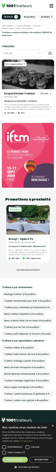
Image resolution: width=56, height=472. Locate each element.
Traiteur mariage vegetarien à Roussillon (26, 380)
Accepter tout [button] (15, 459)
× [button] (53, 426)
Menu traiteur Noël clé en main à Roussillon (27, 320)
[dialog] (28, 447)
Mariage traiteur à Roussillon (20, 294)
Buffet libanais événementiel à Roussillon (26, 373)
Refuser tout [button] (41, 459)
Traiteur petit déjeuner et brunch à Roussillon (29, 333)
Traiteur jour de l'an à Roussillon (21, 327)
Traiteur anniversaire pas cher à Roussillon (27, 300)
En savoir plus (27, 441)
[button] (28, 467)
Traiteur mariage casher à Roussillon (24, 360)
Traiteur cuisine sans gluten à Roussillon (26, 400)
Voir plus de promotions (28, 269)
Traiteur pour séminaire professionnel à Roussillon (29, 307)
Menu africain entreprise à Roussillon (24, 367)
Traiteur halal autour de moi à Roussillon (26, 354)
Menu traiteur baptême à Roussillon (23, 313)
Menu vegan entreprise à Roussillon (23, 387)
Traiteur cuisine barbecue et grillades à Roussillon (29, 393)
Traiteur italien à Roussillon (19, 347)
